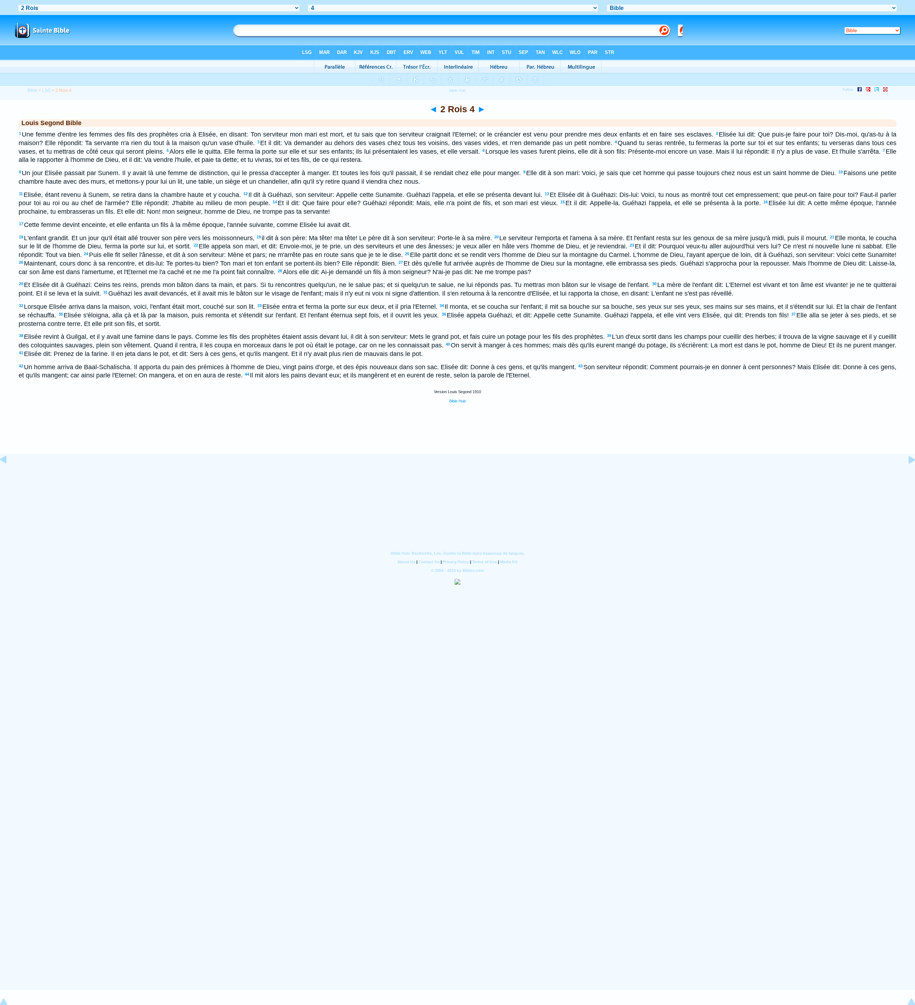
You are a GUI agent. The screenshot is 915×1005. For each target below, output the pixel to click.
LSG (46, 90)
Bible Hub (457, 401)
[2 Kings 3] (9, 475)
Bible (33, 90)
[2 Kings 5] (906, 475)
